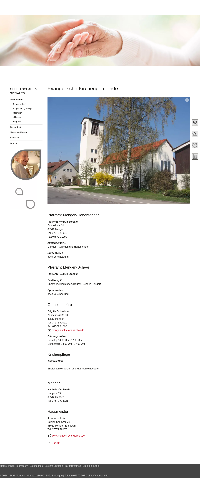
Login (96, 466)
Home (3, 466)
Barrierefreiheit (19, 104)
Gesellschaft (16, 99)
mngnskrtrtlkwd (67, 330)
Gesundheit (15, 127)
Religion (16, 121)
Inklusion (16, 117)
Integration (17, 113)
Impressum (22, 466)
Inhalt (11, 466)
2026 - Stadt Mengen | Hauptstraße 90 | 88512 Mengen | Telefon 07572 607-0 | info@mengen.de (54, 475)
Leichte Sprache (54, 466)
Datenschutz (36, 466)
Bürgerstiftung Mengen (22, 108)
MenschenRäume (19, 132)
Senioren (14, 137)
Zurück (56, 443)
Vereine (14, 143)
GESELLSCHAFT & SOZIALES (23, 91)
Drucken (87, 466)
